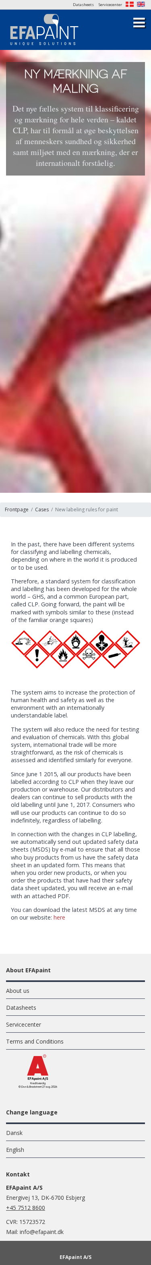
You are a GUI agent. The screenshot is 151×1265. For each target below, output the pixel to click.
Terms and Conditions (35, 1041)
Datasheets (83, 4)
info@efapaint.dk (42, 1232)
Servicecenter (110, 4)
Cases (42, 509)
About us (17, 990)
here (59, 917)
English (15, 1149)
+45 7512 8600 (25, 1207)
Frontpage (17, 509)
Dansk (14, 1133)
